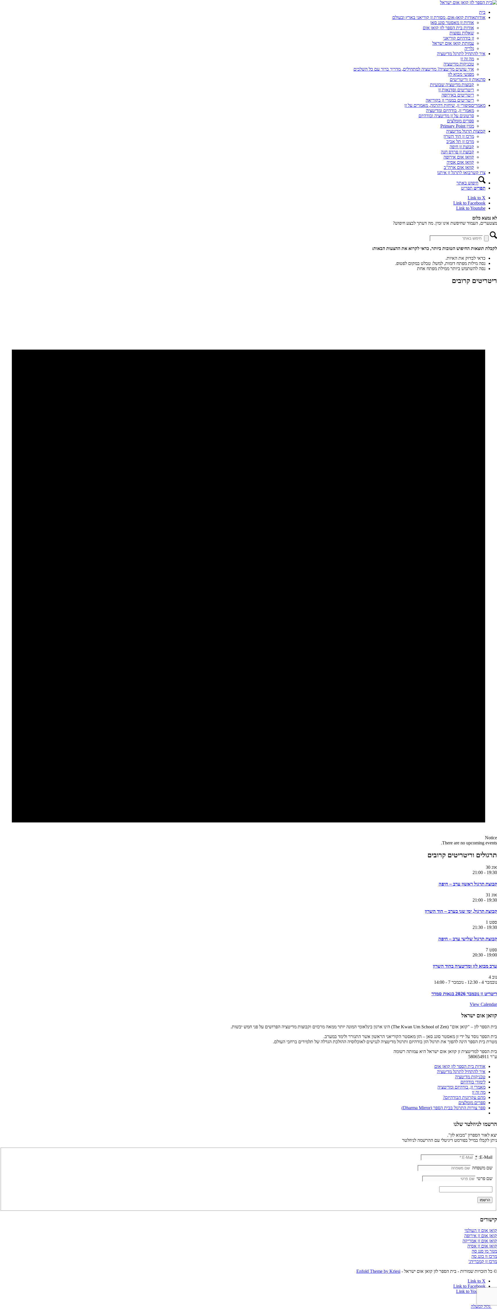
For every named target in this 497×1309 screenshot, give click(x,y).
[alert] (248, 568)
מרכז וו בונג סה (484, 1256)
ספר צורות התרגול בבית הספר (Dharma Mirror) (443, 1107)
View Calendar (483, 1004)
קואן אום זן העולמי (480, 1230)
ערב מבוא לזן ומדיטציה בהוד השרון (465, 966)
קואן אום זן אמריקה (479, 1240)
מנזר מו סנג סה (484, 1251)
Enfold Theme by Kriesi (378, 1271)
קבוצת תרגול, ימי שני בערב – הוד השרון (461, 911)
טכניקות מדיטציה (470, 1076)
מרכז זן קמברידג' (483, 1261)
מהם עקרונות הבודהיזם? (464, 1097)
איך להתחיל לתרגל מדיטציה (461, 1071)
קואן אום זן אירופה (480, 1235)
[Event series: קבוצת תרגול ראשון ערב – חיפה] (469, 872)
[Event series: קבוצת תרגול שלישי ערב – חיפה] (469, 927)
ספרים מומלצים (471, 1102)
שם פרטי (484, 1178)
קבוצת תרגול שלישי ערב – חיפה (467, 939)
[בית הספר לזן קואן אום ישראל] (468, 2)
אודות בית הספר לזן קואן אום (459, 1066)
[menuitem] (242, 12)
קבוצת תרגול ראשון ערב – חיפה (468, 884)
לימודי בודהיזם (472, 1081)
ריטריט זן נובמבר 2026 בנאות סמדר (464, 993)
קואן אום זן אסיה (482, 1245)
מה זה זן (478, 1092)
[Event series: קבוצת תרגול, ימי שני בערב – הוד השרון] (469, 900)
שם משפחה (482, 1167)
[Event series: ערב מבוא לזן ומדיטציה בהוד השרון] (469, 954)
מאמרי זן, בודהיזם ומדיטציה (461, 1087)
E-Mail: (483, 1157)
